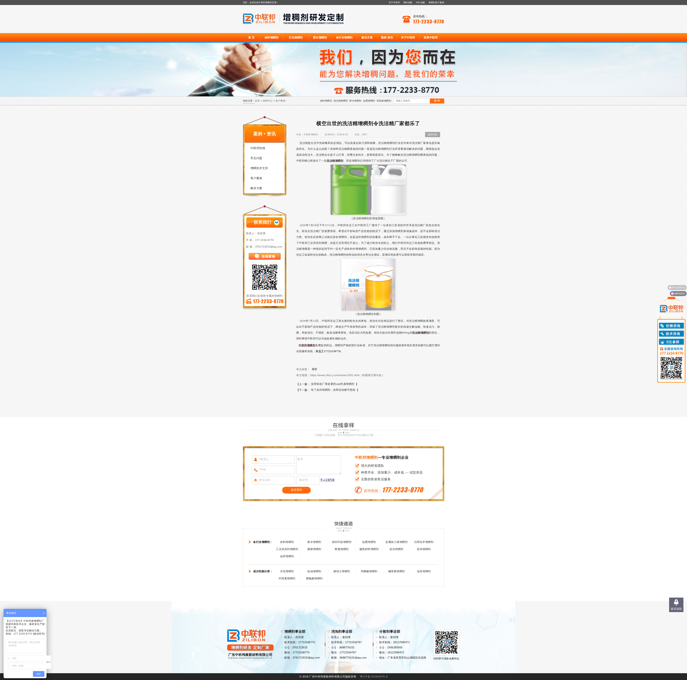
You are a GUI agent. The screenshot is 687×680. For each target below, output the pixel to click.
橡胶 (314, 369)
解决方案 (367, 37)
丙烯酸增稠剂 (369, 571)
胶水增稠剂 (320, 37)
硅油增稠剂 (314, 571)
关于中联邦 (394, 2)
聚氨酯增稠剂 (314, 578)
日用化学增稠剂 (424, 541)
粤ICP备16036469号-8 (374, 676)
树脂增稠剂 (342, 549)
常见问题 (256, 158)
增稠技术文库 (259, 168)
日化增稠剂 (296, 37)
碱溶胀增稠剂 (396, 571)
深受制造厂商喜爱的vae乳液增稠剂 (332, 383)
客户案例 (280, 100)
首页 (257, 100)
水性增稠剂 (287, 571)
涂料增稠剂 (272, 37)
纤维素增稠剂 (287, 578)
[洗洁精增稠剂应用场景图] (368, 189)
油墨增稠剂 (369, 100)
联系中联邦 (431, 37)
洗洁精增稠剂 (340, 100)
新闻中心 (268, 100)
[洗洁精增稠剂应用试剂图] (368, 284)
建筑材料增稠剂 (369, 549)
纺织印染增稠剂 (342, 541)
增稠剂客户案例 (436, 2)
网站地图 (407, 2)
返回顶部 (676, 608)
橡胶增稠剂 (314, 549)
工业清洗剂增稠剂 (287, 549)
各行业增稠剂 (344, 37)
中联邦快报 (257, 148)
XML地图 (420, 2)
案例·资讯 (387, 37)
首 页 (251, 37)
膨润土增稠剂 (341, 571)
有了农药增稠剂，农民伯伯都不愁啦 (333, 389)
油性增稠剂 (424, 571)
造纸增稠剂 (424, 549)
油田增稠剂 (287, 556)
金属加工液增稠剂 (396, 541)
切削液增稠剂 (384, 100)
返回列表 (432, 134)
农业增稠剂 (396, 549)
